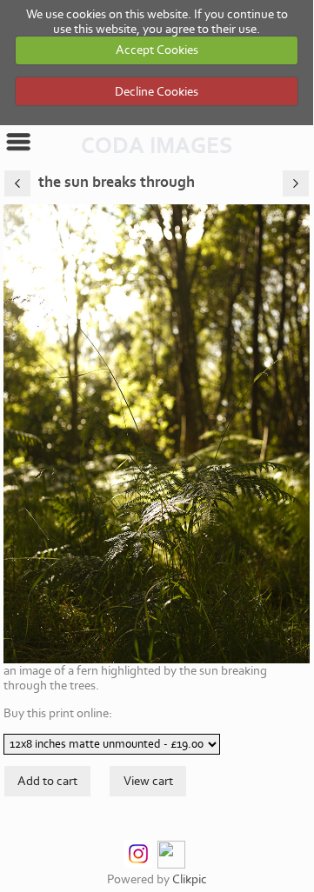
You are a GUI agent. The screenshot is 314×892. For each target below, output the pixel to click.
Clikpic (189, 879)
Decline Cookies (156, 91)
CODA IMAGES (157, 146)
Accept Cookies (157, 50)
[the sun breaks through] (156, 433)
